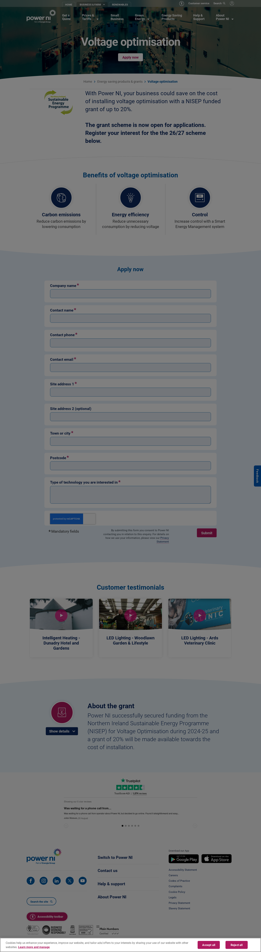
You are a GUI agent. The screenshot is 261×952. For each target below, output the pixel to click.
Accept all (208, 945)
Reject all (237, 945)
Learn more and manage (34, 947)
